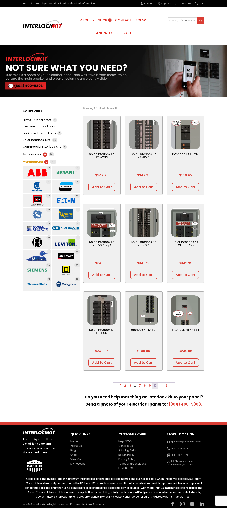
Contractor (185, 3)
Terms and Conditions (132, 463)
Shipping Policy (127, 450)
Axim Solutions (95, 504)
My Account (77, 463)
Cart (201, 3)
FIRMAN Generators (37, 120)
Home (74, 441)
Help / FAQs (125, 441)
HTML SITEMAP (126, 468)
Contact (123, 20)
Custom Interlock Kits (39, 126)
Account (149, 3)
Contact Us (125, 446)
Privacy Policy (126, 459)
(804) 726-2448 (180, 448)
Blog (73, 450)
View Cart (76, 459)
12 (166, 385)
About (85, 20)
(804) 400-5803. (185, 404)
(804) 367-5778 (179, 455)
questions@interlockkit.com (186, 441)
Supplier (166, 3)
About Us (76, 446)
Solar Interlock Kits (37, 140)
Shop (102, 20)
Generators (105, 33)
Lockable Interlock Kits (40, 133)
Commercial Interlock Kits (42, 146)
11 (160, 385)
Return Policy (126, 455)
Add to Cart (102, 187)
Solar (140, 20)
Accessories (32, 154)
